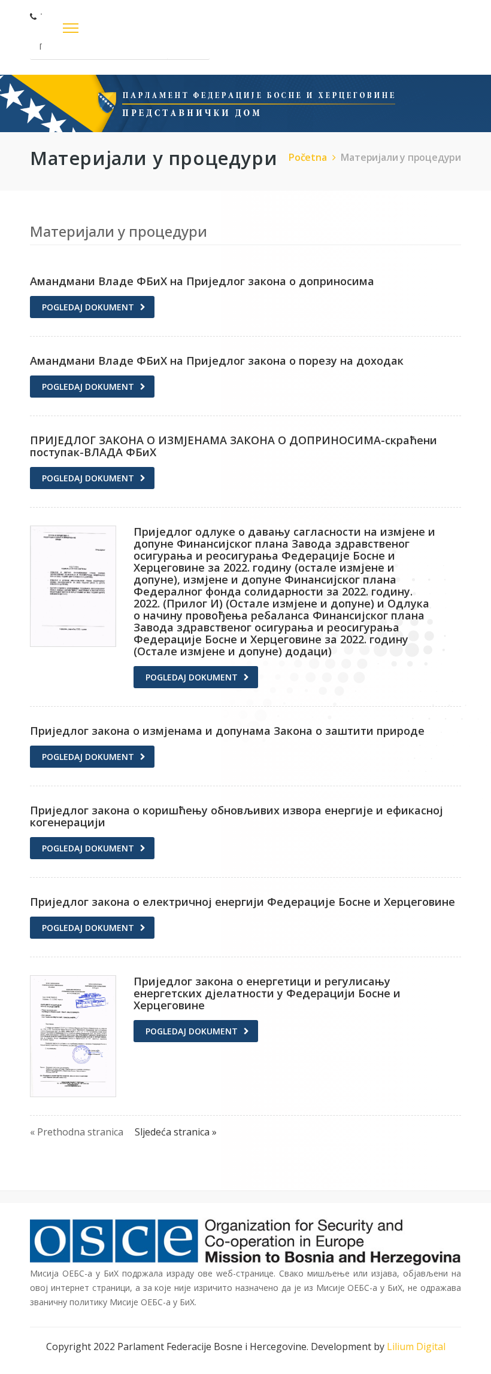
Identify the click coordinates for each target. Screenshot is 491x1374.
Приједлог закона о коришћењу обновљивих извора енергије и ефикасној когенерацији (236, 816)
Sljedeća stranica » (176, 1131)
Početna (308, 157)
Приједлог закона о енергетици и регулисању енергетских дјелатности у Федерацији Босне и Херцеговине (267, 993)
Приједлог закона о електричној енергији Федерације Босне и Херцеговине (242, 901)
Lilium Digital (416, 1346)
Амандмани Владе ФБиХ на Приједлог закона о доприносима (202, 281)
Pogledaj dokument (88, 307)
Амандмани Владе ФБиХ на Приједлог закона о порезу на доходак (217, 360)
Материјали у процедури (401, 157)
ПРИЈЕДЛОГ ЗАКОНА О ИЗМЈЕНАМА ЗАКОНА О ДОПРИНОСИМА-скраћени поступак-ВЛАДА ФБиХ (233, 446)
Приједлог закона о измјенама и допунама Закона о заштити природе (227, 730)
